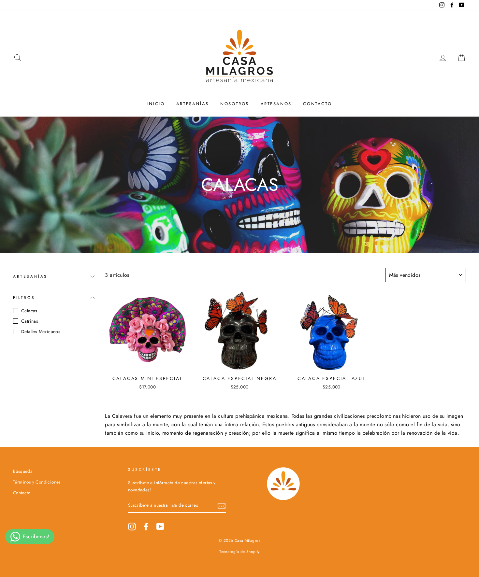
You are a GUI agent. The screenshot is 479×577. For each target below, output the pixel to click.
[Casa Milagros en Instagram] (132, 526)
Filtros (24, 297)
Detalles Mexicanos (40, 331)
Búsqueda (23, 471)
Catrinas (29, 321)
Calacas (29, 310)
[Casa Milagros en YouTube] (160, 526)
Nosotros (234, 104)
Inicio (156, 104)
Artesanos (276, 104)
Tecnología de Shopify (239, 552)
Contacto (317, 104)
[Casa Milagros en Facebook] (146, 526)
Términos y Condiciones (37, 482)
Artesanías (192, 104)
